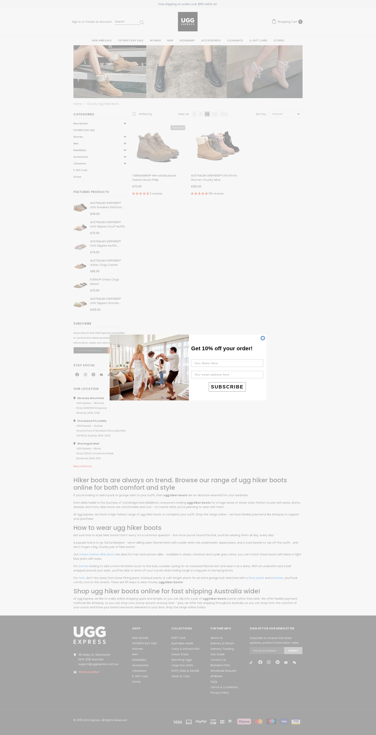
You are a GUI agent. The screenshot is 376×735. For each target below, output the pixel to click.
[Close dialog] (263, 338)
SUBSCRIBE (227, 386)
